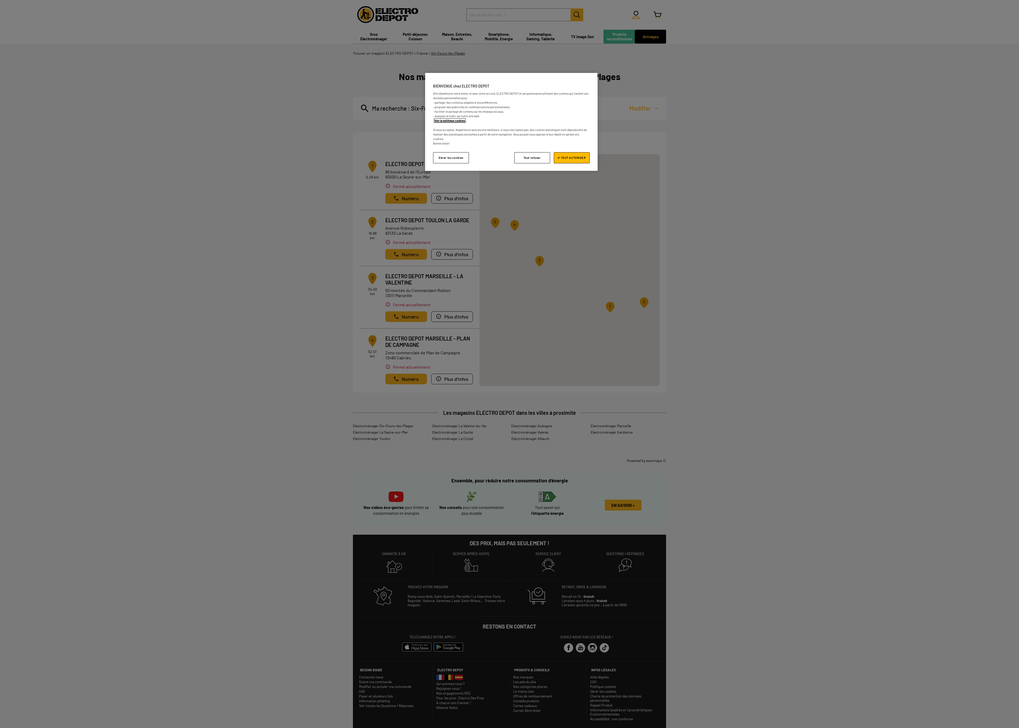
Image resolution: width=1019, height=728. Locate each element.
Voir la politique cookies (449, 120)
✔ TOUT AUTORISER (572, 157)
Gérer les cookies (451, 157)
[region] (511, 122)
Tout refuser (532, 157)
